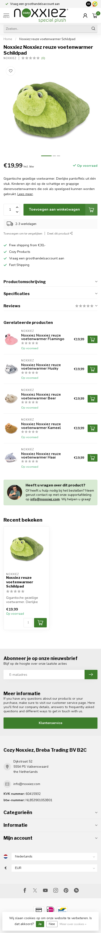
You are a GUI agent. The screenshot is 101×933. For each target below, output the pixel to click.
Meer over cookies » (73, 924)
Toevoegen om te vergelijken (23, 233)
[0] (94, 15)
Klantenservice (50, 723)
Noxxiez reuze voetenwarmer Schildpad (47, 39)
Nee (52, 924)
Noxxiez (10, 58)
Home (8, 39)
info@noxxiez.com (45, 499)
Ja (40, 924)
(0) (43, 58)
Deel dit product (58, 233)
